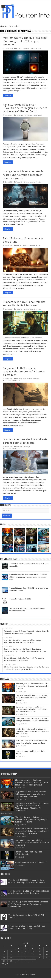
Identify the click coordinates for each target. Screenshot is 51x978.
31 (32, 961)
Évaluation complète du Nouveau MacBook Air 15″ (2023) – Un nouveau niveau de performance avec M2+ (28, 577)
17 (32, 955)
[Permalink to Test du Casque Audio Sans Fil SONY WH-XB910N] (4, 917)
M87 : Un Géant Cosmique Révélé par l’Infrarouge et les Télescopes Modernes (25, 41)
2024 (11, 26)
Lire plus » (7, 95)
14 (11, 955)
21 (11, 958)
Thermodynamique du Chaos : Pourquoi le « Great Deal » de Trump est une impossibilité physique (32, 686)
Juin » (7, 963)
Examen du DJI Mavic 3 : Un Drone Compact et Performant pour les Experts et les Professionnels (28, 904)
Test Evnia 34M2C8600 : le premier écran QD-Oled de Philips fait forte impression (26, 881)
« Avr (2, 963)
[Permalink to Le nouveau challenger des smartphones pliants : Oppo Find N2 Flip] (4, 928)
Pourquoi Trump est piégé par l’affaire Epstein (28, 853)
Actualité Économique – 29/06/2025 (30, 862)
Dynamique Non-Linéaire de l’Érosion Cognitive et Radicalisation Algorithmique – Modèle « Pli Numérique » (32, 709)
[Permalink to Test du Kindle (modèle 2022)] (5, 601)
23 (25, 958)
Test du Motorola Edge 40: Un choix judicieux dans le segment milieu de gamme (28, 892)
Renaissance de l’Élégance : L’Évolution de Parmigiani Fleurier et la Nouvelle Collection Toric (25, 108)
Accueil (4, 26)
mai (15, 26)
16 (25, 955)
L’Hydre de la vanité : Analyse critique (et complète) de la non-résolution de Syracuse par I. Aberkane (32, 731)
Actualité (19, 48)
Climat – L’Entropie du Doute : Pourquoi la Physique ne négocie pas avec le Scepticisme (31, 819)
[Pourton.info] (25, 11)
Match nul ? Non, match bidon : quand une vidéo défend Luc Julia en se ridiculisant (32, 842)
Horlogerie (19, 115)
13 (4, 955)
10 (32, 952)
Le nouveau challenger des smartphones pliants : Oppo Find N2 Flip (26, 927)
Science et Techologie (23, 446)
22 (18, 958)
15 (18, 955)
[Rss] (26, 971)
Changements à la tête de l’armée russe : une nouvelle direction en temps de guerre (23, 175)
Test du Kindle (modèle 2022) (20, 599)
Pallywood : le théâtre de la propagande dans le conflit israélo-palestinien (24, 371)
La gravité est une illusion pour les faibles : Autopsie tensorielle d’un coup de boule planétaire (31, 697)
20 (4, 958)
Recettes (19, 245)
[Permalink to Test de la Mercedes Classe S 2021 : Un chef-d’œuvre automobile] (5, 566)
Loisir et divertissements (31, 379)
